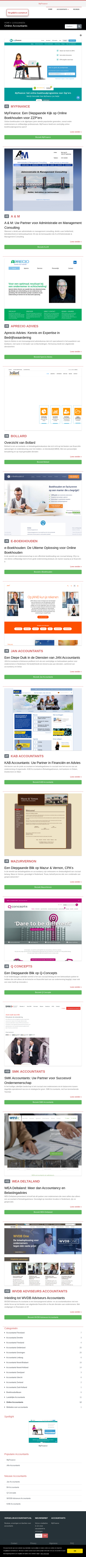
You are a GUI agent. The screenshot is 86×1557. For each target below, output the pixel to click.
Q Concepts (11, 1493)
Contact (14, 1543)
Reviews (76, 9)
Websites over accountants (17, 1407)
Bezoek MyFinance (43, 137)
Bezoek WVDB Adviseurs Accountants (43, 1317)
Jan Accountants (13, 1482)
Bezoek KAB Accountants (43, 782)
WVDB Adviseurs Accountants (19, 1498)
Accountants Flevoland (15, 1333)
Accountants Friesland (15, 1343)
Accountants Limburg (14, 1357)
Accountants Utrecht (14, 1377)
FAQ (72, 1543)
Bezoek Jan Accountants (43, 677)
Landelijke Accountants (15, 1397)
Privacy (33, 1543)
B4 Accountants (13, 1487)
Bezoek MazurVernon (43, 887)
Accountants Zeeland (14, 1382)
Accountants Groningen (15, 1353)
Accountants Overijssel (15, 1372)
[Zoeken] (79, 26)
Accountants (62, 9)
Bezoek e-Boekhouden (43, 572)
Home (50, 9)
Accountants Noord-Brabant (17, 1362)
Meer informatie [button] (45, 1553)
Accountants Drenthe (14, 1338)
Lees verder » (76, 132)
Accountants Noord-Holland (17, 1367)
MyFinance (43, 4)
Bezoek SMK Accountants (43, 1102)
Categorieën (18, 23)
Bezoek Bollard (43, 462)
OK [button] (75, 1551)
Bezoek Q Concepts (43, 992)
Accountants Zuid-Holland (16, 1387)
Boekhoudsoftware (13, 1392)
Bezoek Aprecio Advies (43, 357)
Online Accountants (14, 1402)
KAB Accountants (13, 1504)
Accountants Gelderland (15, 1348)
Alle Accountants (13, 1465)
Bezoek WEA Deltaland (43, 1212)
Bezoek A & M (43, 247)
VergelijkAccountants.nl (17, 13)
